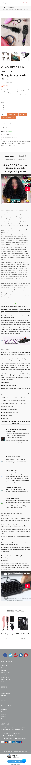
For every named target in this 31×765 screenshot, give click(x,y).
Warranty (3, 675)
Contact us (4, 665)
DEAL (5, 7)
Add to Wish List (7, 124)
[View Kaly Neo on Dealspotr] (9, 756)
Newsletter (4, 718)
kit (6, 145)
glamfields (4, 141)
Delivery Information (6, 672)
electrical (10, 141)
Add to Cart (12, 114)
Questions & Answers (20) (15, 159)
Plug (2, 102)
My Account (4, 709)
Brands (3, 691)
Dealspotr (18, 764)
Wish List (3, 716)
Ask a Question (7, 127)
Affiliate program (5, 679)
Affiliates (3, 695)
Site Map (3, 700)
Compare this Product (21, 124)
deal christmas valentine (13, 143)
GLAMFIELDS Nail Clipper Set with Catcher (23, 634)
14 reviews (9, 82)
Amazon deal (11, 7)
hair (23, 141)
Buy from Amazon (8, 117)
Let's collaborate (15, 761)
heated (16, 141)
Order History (4, 711)
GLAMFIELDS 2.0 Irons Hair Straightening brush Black (15, 9)
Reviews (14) (21, 156)
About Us (3, 668)
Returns (3, 714)
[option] (6, 56)
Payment (3, 670)
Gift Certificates (5, 693)
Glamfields (8, 134)
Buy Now (23, 114)
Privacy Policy (5, 677)
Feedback (3, 682)
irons (20, 141)
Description (9, 156)
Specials (3, 698)
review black (11, 145)
